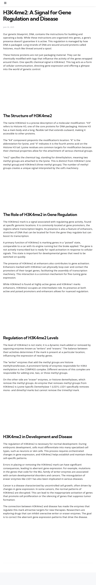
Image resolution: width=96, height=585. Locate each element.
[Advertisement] (48, 91)
